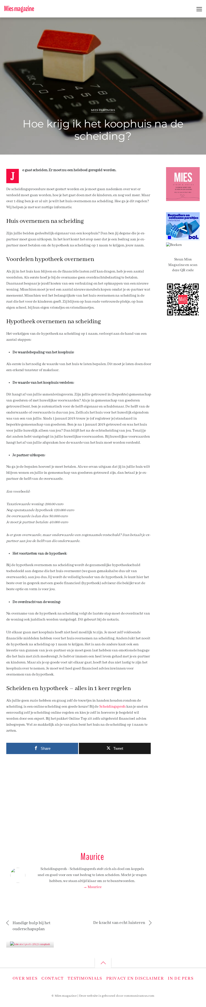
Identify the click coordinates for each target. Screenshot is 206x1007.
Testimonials (85, 978)
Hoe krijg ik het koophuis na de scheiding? (103, 130)
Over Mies (25, 978)
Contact (52, 978)
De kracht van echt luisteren (119, 922)
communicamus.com (139, 996)
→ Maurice (92, 887)
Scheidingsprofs (112, 706)
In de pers (180, 978)
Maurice (24, 26)
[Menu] (199, 9)
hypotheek (182, 24)
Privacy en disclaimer (135, 978)
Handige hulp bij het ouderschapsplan (32, 926)
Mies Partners (103, 110)
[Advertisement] (78, 800)
